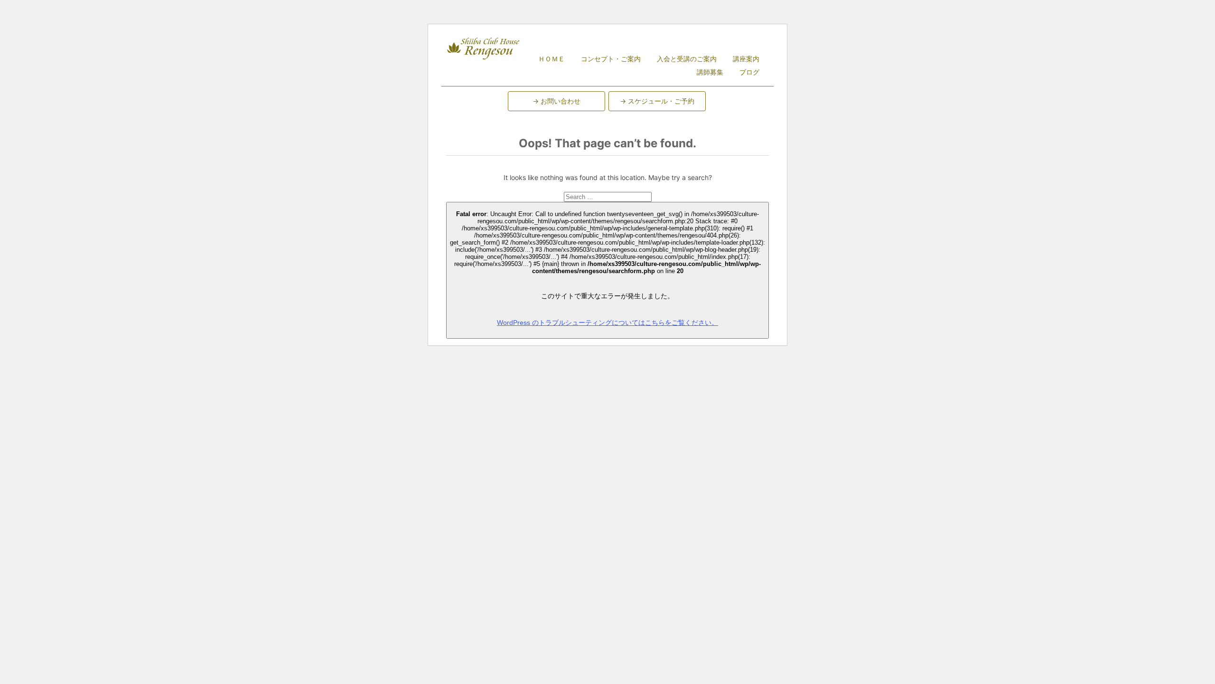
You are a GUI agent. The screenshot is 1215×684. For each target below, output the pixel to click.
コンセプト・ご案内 (611, 59)
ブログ (749, 72)
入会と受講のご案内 (687, 59)
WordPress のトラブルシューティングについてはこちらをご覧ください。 (607, 322)
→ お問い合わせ (556, 101)
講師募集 (710, 72)
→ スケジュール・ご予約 (657, 101)
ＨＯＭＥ (551, 59)
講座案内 (746, 59)
